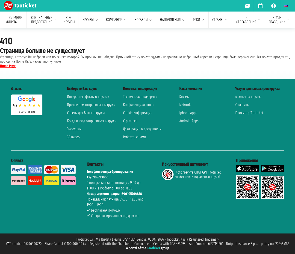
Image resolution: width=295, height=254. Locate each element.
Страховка (130, 121)
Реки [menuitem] (196, 20)
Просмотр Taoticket (249, 113)
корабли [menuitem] (141, 20)
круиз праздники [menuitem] (277, 19)
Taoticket (153, 248)
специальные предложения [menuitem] (41, 19)
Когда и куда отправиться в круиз (91, 121)
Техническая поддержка (140, 97)
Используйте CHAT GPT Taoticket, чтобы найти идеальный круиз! (198, 174)
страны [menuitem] (217, 20)
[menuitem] (247, 6)
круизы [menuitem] (88, 20)
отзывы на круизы (248, 97)
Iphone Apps (188, 113)
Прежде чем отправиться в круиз (91, 105)
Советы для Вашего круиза (86, 113)
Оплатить (242, 105)
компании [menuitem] (114, 20)
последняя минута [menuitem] (14, 19)
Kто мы (184, 97)
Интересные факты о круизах (88, 97)
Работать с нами (134, 137)
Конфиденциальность (138, 105)
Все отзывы (27, 111)
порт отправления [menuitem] (246, 19)
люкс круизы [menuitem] (69, 19)
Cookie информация (137, 113)
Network (185, 105)
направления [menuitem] (170, 20)
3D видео (73, 137)
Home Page (8, 66)
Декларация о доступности (142, 129)
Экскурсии (74, 129)
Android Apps (188, 121)
